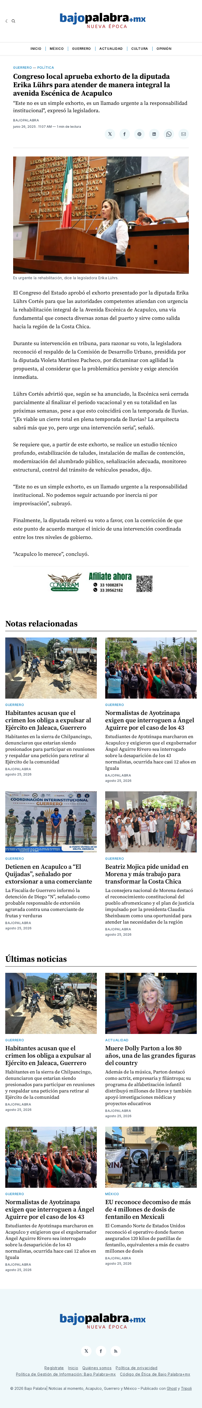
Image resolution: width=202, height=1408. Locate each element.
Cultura (139, 49)
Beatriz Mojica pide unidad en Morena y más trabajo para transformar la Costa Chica (147, 874)
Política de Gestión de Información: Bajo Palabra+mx (66, 1374)
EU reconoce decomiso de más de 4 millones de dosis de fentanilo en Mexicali (148, 1209)
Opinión (163, 49)
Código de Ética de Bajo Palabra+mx (155, 1374)
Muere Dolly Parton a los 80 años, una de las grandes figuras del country (150, 1055)
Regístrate (54, 1368)
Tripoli (186, 1388)
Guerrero (81, 49)
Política (45, 68)
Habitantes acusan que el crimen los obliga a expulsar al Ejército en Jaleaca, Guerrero (48, 720)
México (57, 49)
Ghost (172, 1388)
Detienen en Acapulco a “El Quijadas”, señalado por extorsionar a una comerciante (48, 874)
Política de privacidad (136, 1368)
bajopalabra (26, 120)
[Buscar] (13, 21)
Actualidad (111, 49)
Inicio (36, 49)
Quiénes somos (97, 1368)
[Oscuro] (7, 21)
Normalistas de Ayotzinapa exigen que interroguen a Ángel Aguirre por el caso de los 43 (149, 720)
